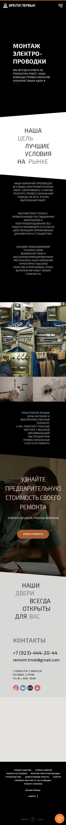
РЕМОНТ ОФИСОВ (43, 770)
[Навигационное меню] (60, 5)
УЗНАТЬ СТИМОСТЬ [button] (33, 534)
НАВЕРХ (32, 796)
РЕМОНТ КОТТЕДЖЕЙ (16, 773)
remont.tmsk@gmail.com (36, 659)
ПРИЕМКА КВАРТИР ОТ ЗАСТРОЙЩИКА (33, 780)
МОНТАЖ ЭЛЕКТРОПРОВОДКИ (45, 773)
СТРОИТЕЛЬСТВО (13, 777)
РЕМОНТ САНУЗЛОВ (33, 784)
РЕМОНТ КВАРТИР (22, 770)
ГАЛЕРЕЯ (57, 777)
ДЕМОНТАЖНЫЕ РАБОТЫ (37, 777)
